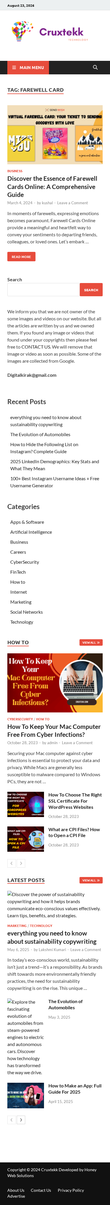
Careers (18, 552)
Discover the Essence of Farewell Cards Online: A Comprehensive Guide (52, 186)
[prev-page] (11, 863)
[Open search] (95, 67)
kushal (47, 202)
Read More (19, 255)
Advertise (16, 1196)
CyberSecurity (24, 562)
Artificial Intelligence (31, 532)
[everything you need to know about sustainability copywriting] (55, 905)
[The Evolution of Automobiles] (25, 1002)
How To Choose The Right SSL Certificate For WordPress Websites (75, 801)
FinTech (18, 572)
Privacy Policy (71, 1190)
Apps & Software (27, 522)
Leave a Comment (72, 202)
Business (14, 170)
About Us (15, 1190)
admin (52, 742)
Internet (18, 592)
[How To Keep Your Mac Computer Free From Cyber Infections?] (55, 682)
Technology (21, 622)
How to (17, 582)
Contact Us (41, 1190)
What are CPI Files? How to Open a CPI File (74, 832)
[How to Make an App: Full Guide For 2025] (25, 1086)
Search (14, 279)
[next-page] (21, 863)
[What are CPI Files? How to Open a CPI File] (25, 830)
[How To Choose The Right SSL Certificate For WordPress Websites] (25, 795)
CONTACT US (35, 346)
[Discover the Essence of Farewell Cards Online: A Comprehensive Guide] (55, 135)
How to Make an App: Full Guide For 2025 (74, 1088)
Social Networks (26, 612)
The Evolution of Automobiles (40, 434)
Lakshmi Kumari (52, 949)
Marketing (20, 602)
